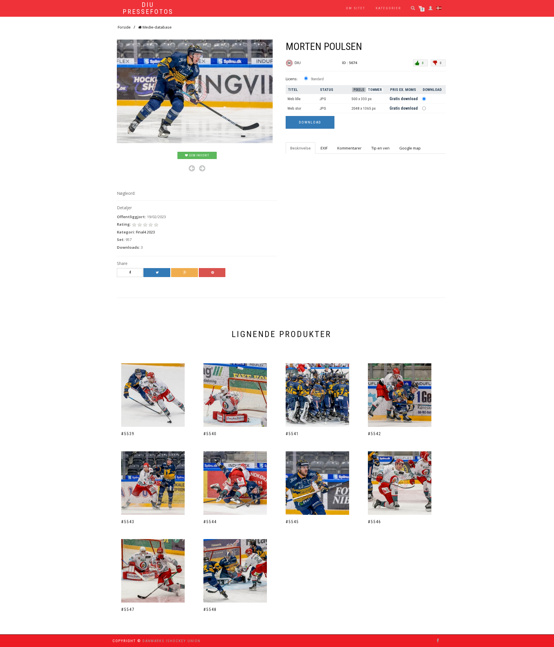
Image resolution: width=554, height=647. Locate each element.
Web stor (294, 108)
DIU (298, 62)
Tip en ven (380, 148)
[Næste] (202, 168)
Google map (410, 148)
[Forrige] (192, 168)
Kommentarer (349, 148)
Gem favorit (198, 155)
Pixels (358, 90)
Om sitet (355, 8)
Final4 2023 (145, 232)
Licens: (291, 78)
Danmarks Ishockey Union (172, 641)
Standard (317, 79)
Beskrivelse (300, 148)
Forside (124, 27)
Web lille (294, 99)
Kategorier (388, 8)
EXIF (324, 148)
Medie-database (157, 27)
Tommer (375, 90)
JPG (322, 99)
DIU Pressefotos (148, 8)
